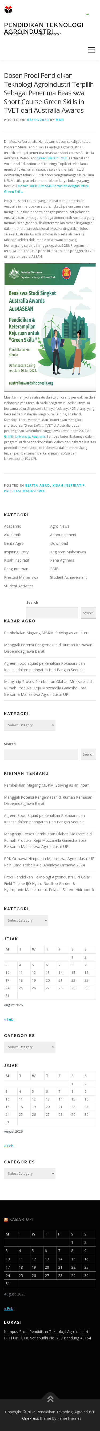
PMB (54, 568)
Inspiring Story (16, 551)
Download (59, 543)
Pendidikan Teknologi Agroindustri (43, 28)
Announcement (63, 534)
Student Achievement (68, 577)
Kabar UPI (21, 1219)
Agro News (59, 526)
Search (32, 602)
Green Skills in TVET (52, 158)
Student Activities (19, 585)
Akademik (12, 534)
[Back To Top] (50, 1399)
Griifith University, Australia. (25, 436)
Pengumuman (16, 568)
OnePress (30, 1418)
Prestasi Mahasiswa (24, 491)
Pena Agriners (62, 560)
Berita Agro (37, 485)
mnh (60, 120)
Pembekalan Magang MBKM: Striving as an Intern (47, 632)
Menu (91, 50)
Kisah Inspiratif (69, 485)
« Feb (8, 1019)
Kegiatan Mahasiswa (68, 551)
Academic (12, 526)
